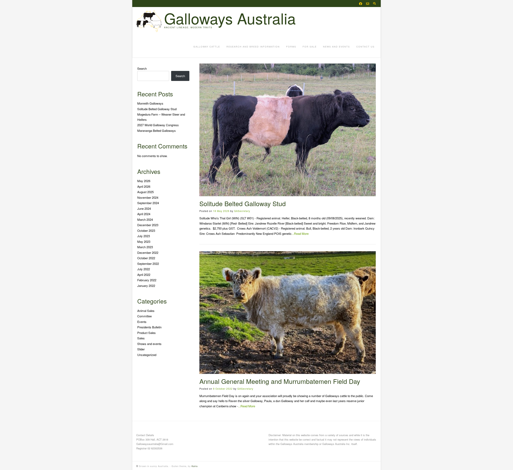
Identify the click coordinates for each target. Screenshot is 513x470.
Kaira (195, 466)
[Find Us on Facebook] (360, 3)
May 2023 (143, 241)
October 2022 (146, 258)
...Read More (300, 233)
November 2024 (147, 197)
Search (142, 68)
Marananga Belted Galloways (156, 130)
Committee (144, 316)
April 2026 (143, 186)
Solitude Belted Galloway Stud (242, 203)
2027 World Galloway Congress (158, 125)
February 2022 (146, 280)
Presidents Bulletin (149, 327)
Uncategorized (146, 355)
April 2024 (143, 214)
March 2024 (145, 219)
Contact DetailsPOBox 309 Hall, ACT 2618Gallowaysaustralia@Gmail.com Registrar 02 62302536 (154, 441)
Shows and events (149, 344)
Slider (141, 349)
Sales (141, 338)
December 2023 (147, 225)
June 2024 (144, 208)
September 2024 (148, 203)
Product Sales (146, 333)
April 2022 (143, 274)
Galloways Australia (230, 17)
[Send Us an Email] (367, 3)
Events (141, 322)
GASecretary (242, 211)
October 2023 (146, 230)
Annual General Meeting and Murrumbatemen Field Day (279, 381)
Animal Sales (146, 311)
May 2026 (143, 181)
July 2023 (143, 236)
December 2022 (147, 252)
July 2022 (143, 269)
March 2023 (145, 247)
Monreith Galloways (150, 103)
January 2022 (146, 285)
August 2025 (145, 192)
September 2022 (148, 263)
